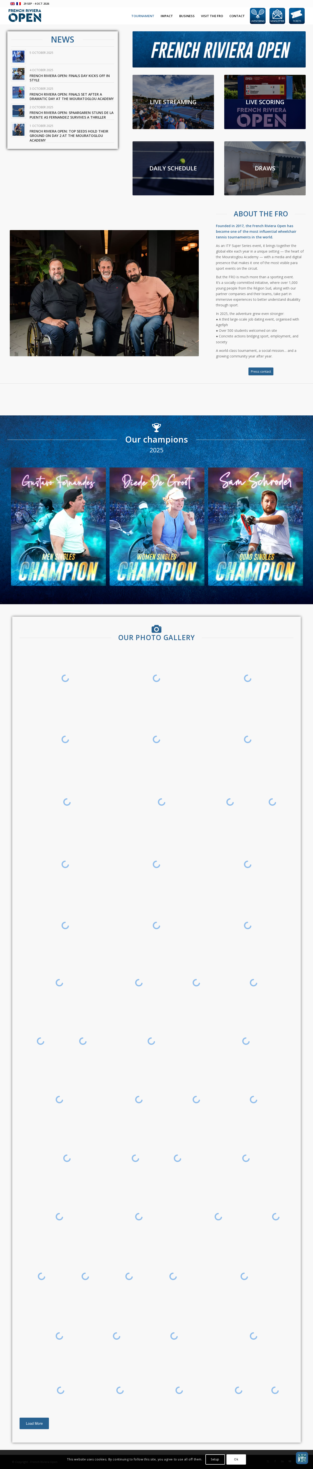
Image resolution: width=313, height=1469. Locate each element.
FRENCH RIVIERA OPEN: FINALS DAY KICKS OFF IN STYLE (70, 77)
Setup (215, 1459)
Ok (236, 1459)
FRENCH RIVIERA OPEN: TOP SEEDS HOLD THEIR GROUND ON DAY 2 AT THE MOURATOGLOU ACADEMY (69, 135)
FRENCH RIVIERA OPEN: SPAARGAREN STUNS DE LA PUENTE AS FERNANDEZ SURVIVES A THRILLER (71, 114)
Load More (34, 1423)
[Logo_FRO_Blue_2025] (24, 15)
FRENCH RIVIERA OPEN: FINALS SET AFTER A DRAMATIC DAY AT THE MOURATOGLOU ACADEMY (72, 96)
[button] (302, 1458)
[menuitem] (142, 15)
